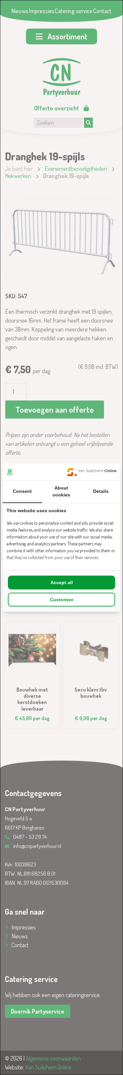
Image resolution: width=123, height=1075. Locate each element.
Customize (61, 599)
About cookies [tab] (61, 491)
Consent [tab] (22, 491)
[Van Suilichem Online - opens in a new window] (91, 472)
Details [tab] (101, 491)
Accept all (62, 582)
